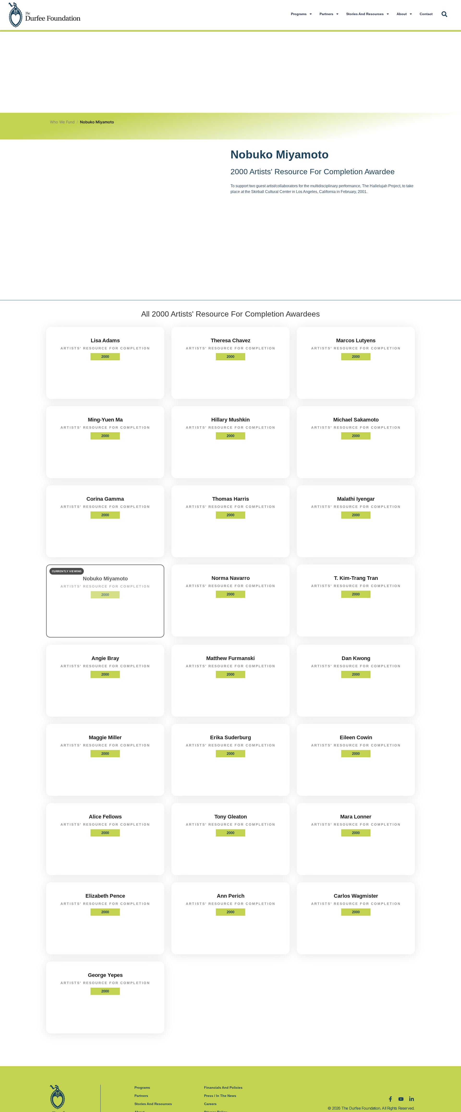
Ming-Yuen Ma (105, 420)
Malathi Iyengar (356, 499)
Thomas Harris (230, 499)
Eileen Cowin (356, 737)
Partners (326, 14)
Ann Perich (230, 896)
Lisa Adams (105, 340)
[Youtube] (401, 1099)
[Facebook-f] (390, 1099)
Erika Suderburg (230, 737)
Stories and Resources (365, 14)
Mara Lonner (355, 817)
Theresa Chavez (230, 340)
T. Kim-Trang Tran (356, 578)
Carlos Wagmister (356, 896)
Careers (210, 1104)
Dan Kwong (356, 658)
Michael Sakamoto (356, 420)
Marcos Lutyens (356, 340)
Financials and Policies (223, 1087)
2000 (105, 357)
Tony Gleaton (230, 817)
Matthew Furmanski (230, 658)
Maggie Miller (105, 737)
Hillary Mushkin (230, 420)
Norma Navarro (231, 578)
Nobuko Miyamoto (105, 579)
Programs (299, 14)
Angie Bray (105, 658)
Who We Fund (62, 122)
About (402, 14)
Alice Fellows (105, 817)
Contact (426, 14)
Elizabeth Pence (105, 896)
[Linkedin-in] (411, 1099)
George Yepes (105, 975)
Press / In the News (220, 1096)
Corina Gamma (105, 499)
